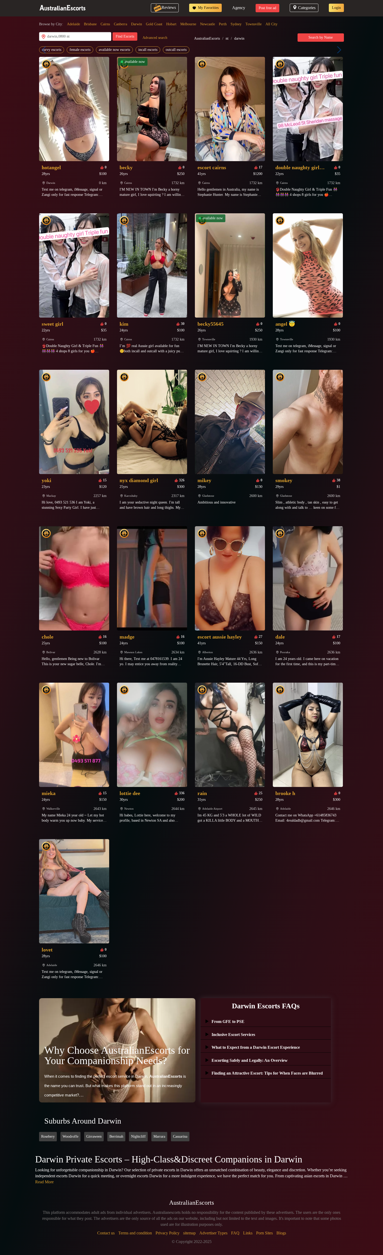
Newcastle (207, 24)
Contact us (106, 1233)
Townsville (253, 24)
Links (247, 1233)
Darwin (136, 24)
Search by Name (320, 37)
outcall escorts (176, 50)
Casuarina (180, 1136)
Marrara (159, 1136)
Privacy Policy (168, 1233)
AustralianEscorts (207, 38)
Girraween (94, 1136)
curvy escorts (51, 50)
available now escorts (114, 50)
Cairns (105, 24)
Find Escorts (125, 36)
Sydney (236, 24)
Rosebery (48, 1136)
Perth (223, 24)
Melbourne (188, 24)
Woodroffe (70, 1136)
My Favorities (208, 8)
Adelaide (73, 24)
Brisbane (90, 24)
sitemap (189, 1233)
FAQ (235, 1233)
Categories (307, 7)
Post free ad (267, 8)
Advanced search (155, 38)
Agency (238, 7)
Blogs (281, 1233)
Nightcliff (138, 1136)
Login (336, 8)
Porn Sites (264, 1233)
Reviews (169, 7)
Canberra (120, 24)
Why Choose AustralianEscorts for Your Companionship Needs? (117, 1055)
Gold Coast (154, 24)
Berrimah (116, 1136)
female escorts (80, 50)
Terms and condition (135, 1233)
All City (271, 24)
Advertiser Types (213, 1233)
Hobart (171, 24)
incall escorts (147, 50)
